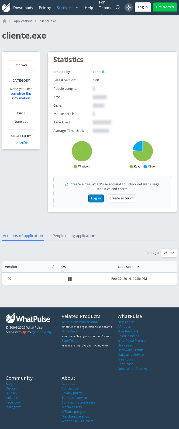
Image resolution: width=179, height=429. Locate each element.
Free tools (125, 359)
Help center (126, 322)
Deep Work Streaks (132, 368)
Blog (9, 383)
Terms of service (74, 397)
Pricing (45, 7)
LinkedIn (12, 397)
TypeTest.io (70, 340)
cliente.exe (48, 21)
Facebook (13, 402)
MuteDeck (69, 331)
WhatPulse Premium (132, 340)
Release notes (128, 336)
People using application (73, 235)
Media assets (72, 407)
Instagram (13, 407)
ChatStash (125, 364)
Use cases (125, 345)
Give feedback (128, 331)
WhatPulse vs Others (77, 421)
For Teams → (105, 7)
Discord (11, 388)
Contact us (70, 388)
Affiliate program (74, 411)
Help (89, 7)
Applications (23, 21)
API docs (124, 326)
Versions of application (23, 235)
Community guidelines (78, 402)
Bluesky (11, 393)
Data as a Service (130, 354)
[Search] (118, 7)
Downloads (23, 7)
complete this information (20, 95)
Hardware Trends (130, 350)
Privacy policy (72, 393)
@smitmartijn (42, 332)
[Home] (4, 21)
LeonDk (21, 142)
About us (68, 383)
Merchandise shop (75, 416)
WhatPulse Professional (80, 322)
